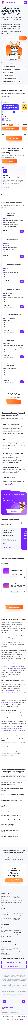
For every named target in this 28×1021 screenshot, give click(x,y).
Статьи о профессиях (6, 918)
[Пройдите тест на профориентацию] (19, 57)
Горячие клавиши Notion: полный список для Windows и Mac (8, 533)
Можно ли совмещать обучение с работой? (10, 830)
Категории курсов (5, 896)
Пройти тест (14, 511)
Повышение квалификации (10, 368)
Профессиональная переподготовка (13, 220)
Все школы (9, 161)
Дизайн (19, 81)
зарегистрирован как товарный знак (12, 728)
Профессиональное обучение (11, 349)
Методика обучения (9, 222)
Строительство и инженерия (9, 78)
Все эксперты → (7, 448)
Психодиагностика (9, 299)
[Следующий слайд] (25, 134)
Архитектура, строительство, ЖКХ (13, 347)
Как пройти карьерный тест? (9, 836)
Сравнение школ (17, 902)
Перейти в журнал (14, 607)
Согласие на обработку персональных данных (9, 1012)
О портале (3, 947)
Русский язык (7, 326)
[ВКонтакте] (4, 1001)
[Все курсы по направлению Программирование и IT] (22, 281)
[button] (8, 134)
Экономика (7, 245)
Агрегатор (5, 893)
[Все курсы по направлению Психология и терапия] (22, 306)
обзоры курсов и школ (8, 702)
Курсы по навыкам (5, 905)
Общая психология (9, 293)
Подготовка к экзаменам (10, 324)
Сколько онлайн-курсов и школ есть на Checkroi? (12, 795)
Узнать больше (7, 547)
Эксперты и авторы (5, 944)
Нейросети (7, 274)
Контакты (15, 948)
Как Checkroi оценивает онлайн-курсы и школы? (12, 789)
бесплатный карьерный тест (16, 745)
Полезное (5, 924)
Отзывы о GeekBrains (18, 930)
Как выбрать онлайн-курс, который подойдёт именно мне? (11, 783)
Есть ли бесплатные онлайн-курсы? (11, 800)
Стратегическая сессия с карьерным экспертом (9, 115)
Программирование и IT (19, 69)
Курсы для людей (17, 900)
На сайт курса (10, 128)
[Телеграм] (23, 1001)
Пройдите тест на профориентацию (12, 59)
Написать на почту (15, 966)
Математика (7, 320)
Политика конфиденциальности (18, 1010)
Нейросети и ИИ (15, 591)
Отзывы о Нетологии (18, 927)
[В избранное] (15, 124)
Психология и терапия (8, 72)
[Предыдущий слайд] (3, 134)
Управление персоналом (10, 372)
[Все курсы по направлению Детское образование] (22, 331)
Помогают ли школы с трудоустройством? (7, 825)
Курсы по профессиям (6, 902)
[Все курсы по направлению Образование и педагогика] (22, 231)
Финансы (6, 243)
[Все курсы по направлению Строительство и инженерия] (22, 356)
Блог (3, 909)
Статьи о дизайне (17, 915)
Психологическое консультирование (13, 297)
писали (3, 732)
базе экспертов (10, 690)
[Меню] (25, 2)
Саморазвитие (5, 102)
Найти (23, 38)
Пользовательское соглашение (6, 1010)
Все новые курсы (14, 138)
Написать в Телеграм (15, 962)
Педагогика (7, 218)
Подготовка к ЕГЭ (8, 322)
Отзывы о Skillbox (5, 934)
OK (21, 1019)
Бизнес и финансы (7, 69)
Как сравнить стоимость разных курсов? (10, 805)
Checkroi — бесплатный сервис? (10, 819)
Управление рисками (9, 249)
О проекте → (11, 484)
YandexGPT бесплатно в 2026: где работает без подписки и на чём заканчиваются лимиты (17, 585)
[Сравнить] (18, 124)
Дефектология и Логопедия (11, 226)
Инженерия (7, 343)
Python (6, 268)
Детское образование (8, 75)
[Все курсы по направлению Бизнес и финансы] (22, 256)
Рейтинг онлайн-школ (6, 927)
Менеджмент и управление (9, 81)
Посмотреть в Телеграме (15, 880)
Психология (7, 295)
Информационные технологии (11, 224)
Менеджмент (7, 374)
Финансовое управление (10, 247)
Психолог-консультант (10, 301)
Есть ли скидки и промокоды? (9, 811)
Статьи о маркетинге (6, 920)
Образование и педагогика (9, 66)
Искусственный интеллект (11, 276)
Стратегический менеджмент (11, 370)
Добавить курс (17, 951)
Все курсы (14, 401)
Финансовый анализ (9, 251)
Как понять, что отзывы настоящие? (11, 815)
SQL (5, 270)
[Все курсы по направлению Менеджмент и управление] (22, 381)
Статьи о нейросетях (6, 912)
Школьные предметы (9, 318)
